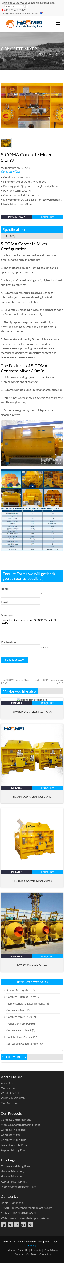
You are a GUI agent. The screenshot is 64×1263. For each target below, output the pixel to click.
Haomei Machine (11, 1176)
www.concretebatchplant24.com (29, 1218)
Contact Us (45, 1254)
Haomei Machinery (12, 1171)
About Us (7, 1083)
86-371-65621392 (15, 9)
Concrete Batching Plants (21, 996)
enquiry (47, 217)
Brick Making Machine (19, 1036)
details (16, 703)
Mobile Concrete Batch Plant (18, 1186)
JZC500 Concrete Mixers (32, 965)
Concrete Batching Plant (16, 1119)
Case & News (51, 1250)
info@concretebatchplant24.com (20, 13)
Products (36, 1250)
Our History (8, 1088)
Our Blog (31, 1254)
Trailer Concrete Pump (19, 1023)
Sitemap (32, 1245)
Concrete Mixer (53, 54)
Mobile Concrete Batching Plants (25, 1003)
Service (19, 1254)
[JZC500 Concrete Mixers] (32, 953)
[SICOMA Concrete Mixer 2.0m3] (32, 868)
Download (16, 217)
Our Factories (9, 1103)
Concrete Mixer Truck (19, 1016)
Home (11, 1250)
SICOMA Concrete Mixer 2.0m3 (32, 880)
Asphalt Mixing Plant (18, 990)
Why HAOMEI (10, 1093)
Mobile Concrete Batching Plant (20, 1124)
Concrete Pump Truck (18, 1030)
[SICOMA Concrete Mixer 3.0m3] (32, 784)
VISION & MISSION (13, 1098)
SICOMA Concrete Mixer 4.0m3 (32, 712)
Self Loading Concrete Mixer (23, 1043)
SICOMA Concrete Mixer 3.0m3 (32, 796)
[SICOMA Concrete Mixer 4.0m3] (32, 699)
